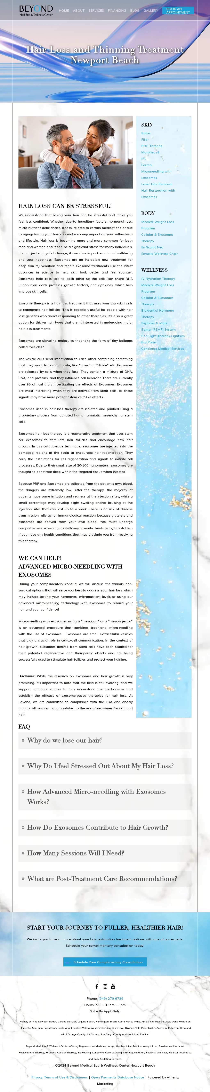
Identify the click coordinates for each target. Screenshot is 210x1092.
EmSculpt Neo (152, 247)
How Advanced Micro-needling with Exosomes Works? (96, 797)
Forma (146, 164)
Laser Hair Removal (156, 183)
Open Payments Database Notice (117, 1077)
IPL (143, 158)
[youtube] (113, 986)
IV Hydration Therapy (158, 278)
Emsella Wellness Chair (159, 253)
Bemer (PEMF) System (158, 329)
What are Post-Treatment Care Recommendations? (102, 879)
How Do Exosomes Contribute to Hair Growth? (97, 827)
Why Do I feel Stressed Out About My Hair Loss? (100, 766)
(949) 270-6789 (111, 998)
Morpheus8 (150, 152)
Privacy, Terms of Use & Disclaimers (59, 1077)
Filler (145, 139)
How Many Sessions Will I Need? (75, 853)
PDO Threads (151, 145)
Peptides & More (154, 322)
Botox (146, 132)
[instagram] (105, 986)
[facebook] (96, 986)
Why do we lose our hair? (65, 740)
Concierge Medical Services (162, 348)
